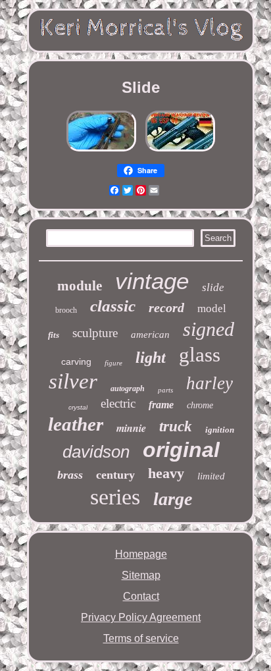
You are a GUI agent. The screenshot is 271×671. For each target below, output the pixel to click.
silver (73, 381)
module (79, 286)
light (151, 357)
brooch (66, 310)
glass (199, 354)
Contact (141, 596)
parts (165, 390)
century (115, 474)
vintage (152, 281)
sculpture (95, 333)
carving (76, 361)
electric (118, 403)
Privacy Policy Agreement (141, 617)
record (166, 307)
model (211, 308)
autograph (128, 388)
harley (209, 383)
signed (208, 329)
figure (113, 363)
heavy (166, 473)
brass (70, 474)
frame (161, 404)
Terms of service (141, 638)
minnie (131, 428)
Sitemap (141, 575)
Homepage (141, 554)
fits (53, 335)
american (150, 334)
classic (113, 306)
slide (213, 287)
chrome (200, 405)
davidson (96, 452)
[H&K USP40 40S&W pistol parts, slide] (180, 151)
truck (175, 426)
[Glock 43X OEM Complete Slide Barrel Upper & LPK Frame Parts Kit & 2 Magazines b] (101, 151)
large (172, 499)
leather (75, 424)
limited (211, 476)
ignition (219, 430)
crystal (77, 407)
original (181, 450)
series (115, 497)
